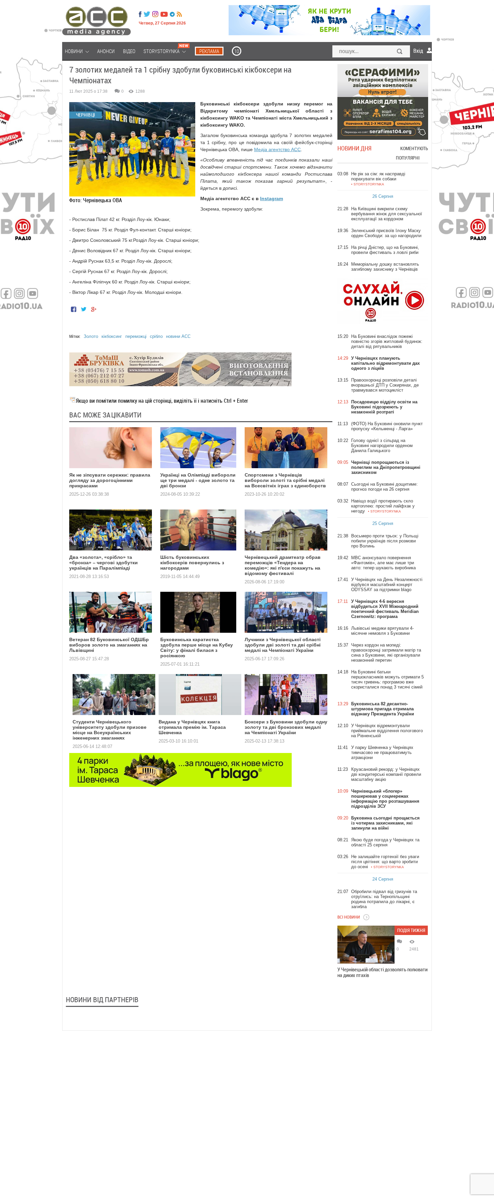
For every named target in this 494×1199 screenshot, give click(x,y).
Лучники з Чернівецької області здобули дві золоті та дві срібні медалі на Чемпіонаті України (283, 645)
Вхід (418, 50)
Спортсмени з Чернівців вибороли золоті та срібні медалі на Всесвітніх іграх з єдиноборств (285, 480)
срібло (156, 336)
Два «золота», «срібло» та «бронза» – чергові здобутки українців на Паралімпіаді (103, 562)
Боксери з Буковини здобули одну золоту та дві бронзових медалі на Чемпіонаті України (286, 727)
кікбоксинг (111, 336)
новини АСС (178, 336)
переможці (136, 336)
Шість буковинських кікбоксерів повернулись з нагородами (192, 562)
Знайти (400, 52)
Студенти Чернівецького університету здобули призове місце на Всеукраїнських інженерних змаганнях (110, 730)
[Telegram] (172, 14)
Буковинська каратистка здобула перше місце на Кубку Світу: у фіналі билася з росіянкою (196, 647)
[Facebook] (140, 14)
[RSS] (179, 14)
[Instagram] (156, 14)
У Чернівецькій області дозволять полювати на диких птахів (382, 972)
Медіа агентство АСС (277, 149)
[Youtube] (164, 14)
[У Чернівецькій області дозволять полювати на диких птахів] (366, 945)
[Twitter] (146, 14)
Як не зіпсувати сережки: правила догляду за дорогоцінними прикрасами (109, 480)
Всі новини (348, 917)
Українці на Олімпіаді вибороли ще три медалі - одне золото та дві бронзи (198, 480)
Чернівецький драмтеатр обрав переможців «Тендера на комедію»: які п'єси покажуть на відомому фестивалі (283, 565)
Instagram (271, 198)
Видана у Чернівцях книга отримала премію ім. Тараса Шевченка (192, 727)
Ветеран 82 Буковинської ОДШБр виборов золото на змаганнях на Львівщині (109, 645)
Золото (91, 336)
